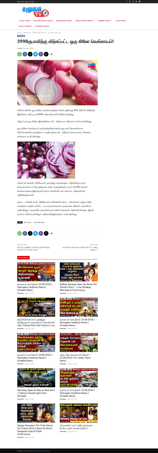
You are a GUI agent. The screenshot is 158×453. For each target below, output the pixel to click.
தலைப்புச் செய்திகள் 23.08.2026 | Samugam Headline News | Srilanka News (77, 393)
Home (19, 33)
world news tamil (39, 222)
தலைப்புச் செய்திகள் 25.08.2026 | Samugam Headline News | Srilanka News (77, 322)
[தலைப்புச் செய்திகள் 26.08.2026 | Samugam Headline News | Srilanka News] (36, 271)
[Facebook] (126, 1)
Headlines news (22, 280)
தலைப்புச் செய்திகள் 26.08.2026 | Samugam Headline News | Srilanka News (34, 287)
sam (20, 48)
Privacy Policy (45, 451)
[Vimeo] (136, 1)
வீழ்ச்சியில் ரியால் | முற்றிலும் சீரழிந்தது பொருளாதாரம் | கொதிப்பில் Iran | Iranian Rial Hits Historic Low (36, 322)
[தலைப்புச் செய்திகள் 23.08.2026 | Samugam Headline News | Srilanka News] (79, 377)
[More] (51, 54)
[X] (133, 1)
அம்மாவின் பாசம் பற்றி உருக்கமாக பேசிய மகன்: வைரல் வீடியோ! (76, 427)
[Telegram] (35, 54)
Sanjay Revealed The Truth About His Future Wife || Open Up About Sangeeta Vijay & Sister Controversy (35, 430)
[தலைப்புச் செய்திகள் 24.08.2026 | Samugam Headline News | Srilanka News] (36, 342)
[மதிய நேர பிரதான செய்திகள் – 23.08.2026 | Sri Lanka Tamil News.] (79, 342)
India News (21, 315)
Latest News (27, 33)
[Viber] (41, 54)
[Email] (46, 54)
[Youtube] (139, 1)
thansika (20, 293)
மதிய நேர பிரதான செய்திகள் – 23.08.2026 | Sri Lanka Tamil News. (75, 357)
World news (27, 222)
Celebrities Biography (24, 421)
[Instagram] (130, 1)
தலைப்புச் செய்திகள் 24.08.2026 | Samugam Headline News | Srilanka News (34, 357)
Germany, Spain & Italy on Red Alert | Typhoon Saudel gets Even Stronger (36, 393)
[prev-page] (18, 441)
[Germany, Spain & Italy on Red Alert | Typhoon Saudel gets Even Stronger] (36, 377)
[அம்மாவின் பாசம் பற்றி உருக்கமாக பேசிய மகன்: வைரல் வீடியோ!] (79, 413)
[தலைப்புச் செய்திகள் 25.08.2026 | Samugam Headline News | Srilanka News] (79, 307)
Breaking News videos (67, 386)
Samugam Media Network (30, 451)
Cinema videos (64, 280)
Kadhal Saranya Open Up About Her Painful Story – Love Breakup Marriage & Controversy (78, 287)
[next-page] (22, 441)
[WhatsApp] (19, 54)
